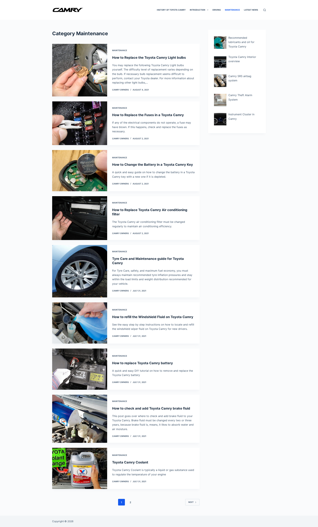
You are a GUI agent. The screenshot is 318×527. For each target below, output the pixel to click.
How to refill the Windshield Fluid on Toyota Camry (152, 317)
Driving (216, 10)
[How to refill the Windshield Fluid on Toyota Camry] (79, 323)
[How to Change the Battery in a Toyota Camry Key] (79, 170)
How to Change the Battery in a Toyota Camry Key (152, 165)
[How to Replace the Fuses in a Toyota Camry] (79, 123)
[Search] (264, 10)
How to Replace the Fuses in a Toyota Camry (148, 115)
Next (191, 502)
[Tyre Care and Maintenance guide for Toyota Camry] (79, 271)
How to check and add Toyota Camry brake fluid (151, 408)
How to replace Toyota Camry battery (142, 363)
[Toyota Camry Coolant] (79, 468)
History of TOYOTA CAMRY (171, 10)
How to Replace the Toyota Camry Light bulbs (149, 58)
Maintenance (232, 10)
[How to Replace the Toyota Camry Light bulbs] (79, 70)
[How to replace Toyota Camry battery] (79, 369)
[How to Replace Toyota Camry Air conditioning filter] (79, 218)
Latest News (251, 10)
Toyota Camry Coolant (130, 462)
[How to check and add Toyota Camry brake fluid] (79, 419)
